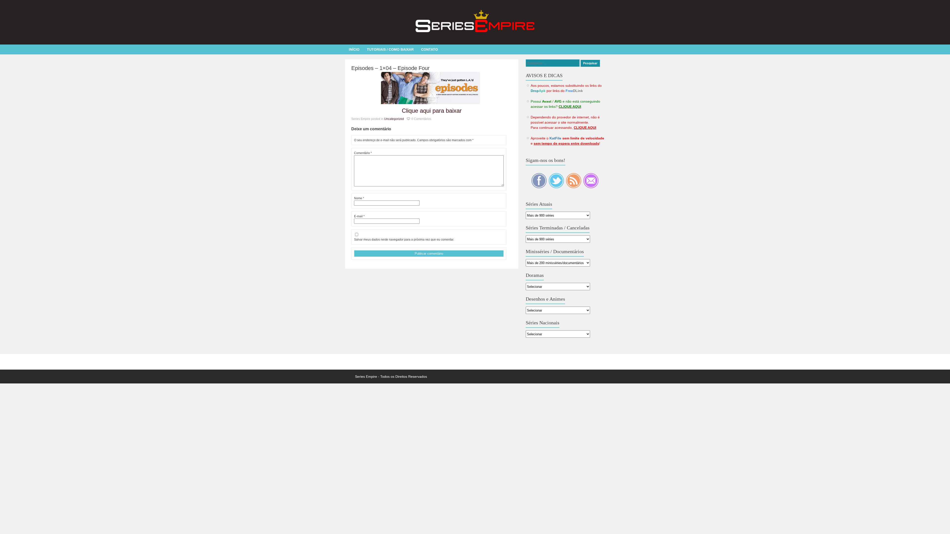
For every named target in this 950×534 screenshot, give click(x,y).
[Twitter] (556, 187)
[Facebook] (539, 187)
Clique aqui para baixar (432, 110)
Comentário (363, 153)
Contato (429, 49)
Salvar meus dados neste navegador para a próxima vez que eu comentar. (404, 239)
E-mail (359, 216)
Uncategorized (394, 119)
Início (354, 49)
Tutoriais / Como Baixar (390, 49)
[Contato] (591, 187)
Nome (359, 198)
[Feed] (574, 187)
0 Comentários (421, 119)
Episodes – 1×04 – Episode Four (390, 68)
